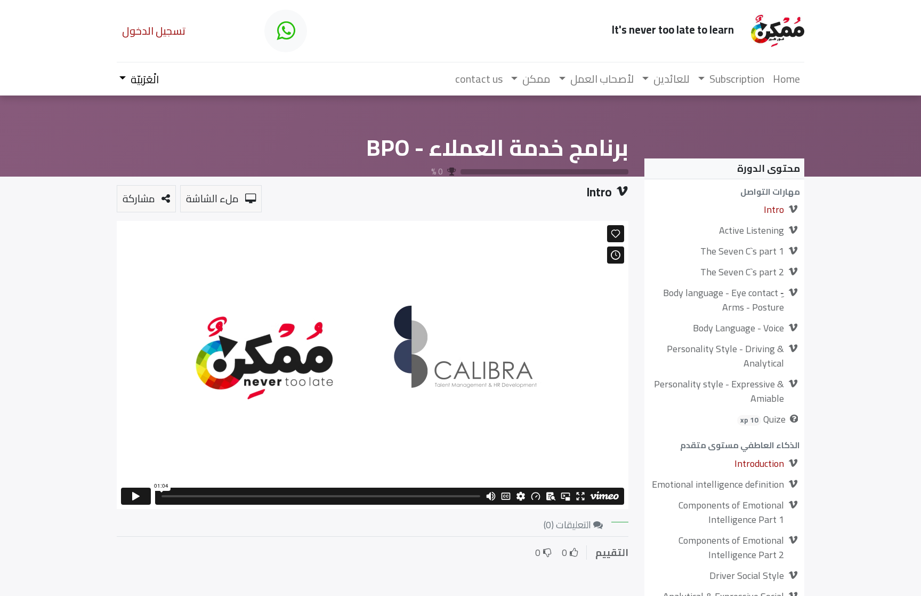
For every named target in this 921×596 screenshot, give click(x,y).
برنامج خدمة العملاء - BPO (497, 147)
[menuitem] (786, 79)
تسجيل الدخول (153, 31)
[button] (724, 192)
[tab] (619, 517)
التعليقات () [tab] (568, 525)
